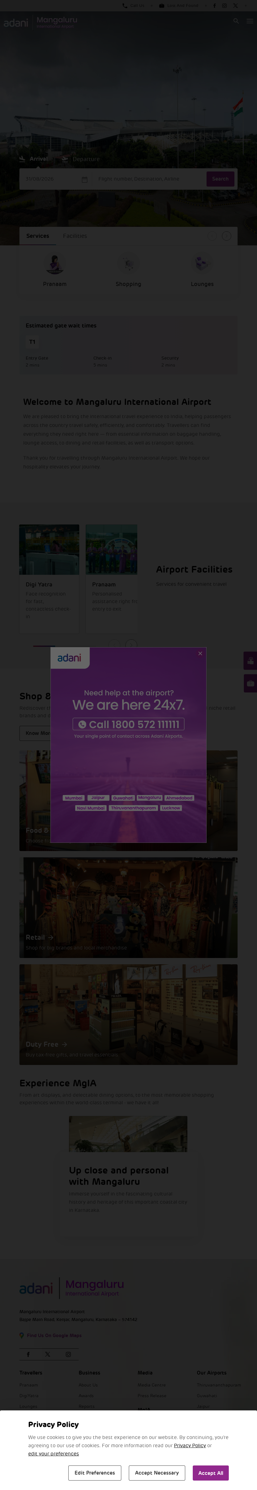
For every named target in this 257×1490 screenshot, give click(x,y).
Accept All (210, 1473)
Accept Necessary (157, 1473)
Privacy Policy (190, 1445)
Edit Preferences (95, 1473)
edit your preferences (53, 1454)
